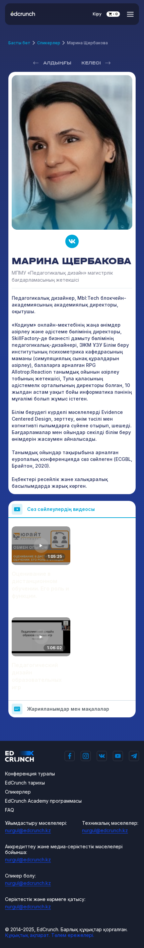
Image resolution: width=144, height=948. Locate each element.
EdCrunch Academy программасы (43, 801)
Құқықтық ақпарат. (27, 935)
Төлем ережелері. (72, 935)
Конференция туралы (30, 773)
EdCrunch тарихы (25, 783)
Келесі (91, 62)
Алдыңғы (57, 62)
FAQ (9, 810)
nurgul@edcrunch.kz (28, 830)
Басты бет (19, 42)
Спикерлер (48, 42)
